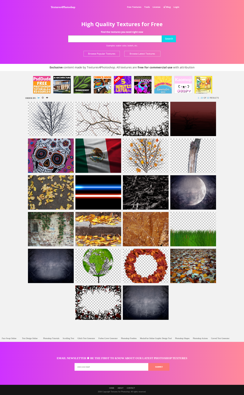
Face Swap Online (9, 338)
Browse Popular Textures (101, 53)
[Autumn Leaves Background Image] (193, 282)
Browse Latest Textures (142, 53)
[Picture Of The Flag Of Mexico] (98, 172)
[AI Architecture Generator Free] (62, 85)
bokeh (130, 45)
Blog (168, 7)
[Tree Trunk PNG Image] (193, 172)
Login (176, 7)
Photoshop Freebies (129, 338)
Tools (147, 7)
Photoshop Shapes (182, 338)
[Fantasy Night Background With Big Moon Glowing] (193, 209)
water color (121, 45)
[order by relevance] (38, 98)
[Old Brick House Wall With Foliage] (51, 246)
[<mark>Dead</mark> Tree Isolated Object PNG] (51, 135)
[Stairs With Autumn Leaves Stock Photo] (98, 246)
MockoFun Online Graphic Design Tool (156, 338)
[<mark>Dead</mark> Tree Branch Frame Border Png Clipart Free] (146, 135)
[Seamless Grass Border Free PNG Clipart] (193, 246)
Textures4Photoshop (63, 7)
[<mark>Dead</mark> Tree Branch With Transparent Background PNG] (98, 135)
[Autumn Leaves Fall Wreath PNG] (146, 282)
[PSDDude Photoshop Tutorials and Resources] (42, 85)
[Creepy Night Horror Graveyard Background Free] (146, 319)
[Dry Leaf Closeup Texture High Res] (146, 246)
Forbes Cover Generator (108, 338)
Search (169, 38)
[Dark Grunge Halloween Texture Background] (146, 209)
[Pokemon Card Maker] (203, 85)
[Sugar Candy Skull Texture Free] (51, 172)
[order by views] (47, 98)
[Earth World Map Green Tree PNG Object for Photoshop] (98, 282)
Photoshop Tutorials (51, 338)
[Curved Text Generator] (163, 85)
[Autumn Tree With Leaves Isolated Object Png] (146, 172)
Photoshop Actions (200, 338)
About (120, 388)
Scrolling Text (68, 338)
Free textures (134, 7)
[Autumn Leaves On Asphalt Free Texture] (51, 209)
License (156, 7)
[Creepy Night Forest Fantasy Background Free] (51, 282)
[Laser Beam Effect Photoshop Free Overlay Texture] (98, 209)
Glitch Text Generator (86, 338)
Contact (131, 388)
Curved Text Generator (220, 338)
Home (111, 388)
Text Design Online (30, 338)
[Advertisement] (122, 324)
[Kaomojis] (183, 85)
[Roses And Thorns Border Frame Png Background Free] (98, 319)
